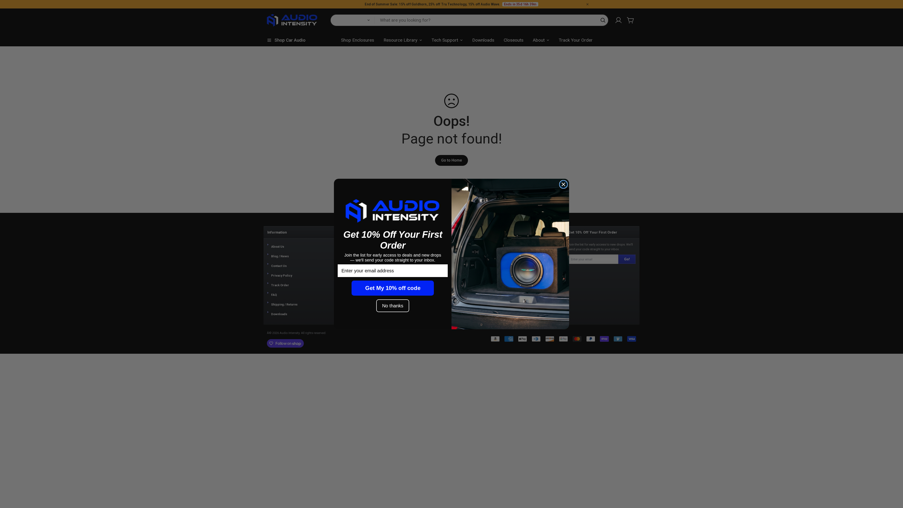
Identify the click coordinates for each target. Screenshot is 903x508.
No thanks (392, 305)
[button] (393, 210)
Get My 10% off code (392, 288)
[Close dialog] (563, 184)
